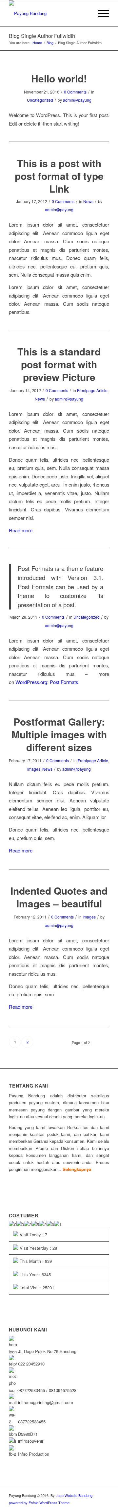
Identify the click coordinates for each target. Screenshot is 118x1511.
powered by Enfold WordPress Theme (39, 1502)
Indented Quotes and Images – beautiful (59, 897)
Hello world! (59, 78)
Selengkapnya (77, 1169)
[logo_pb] (49, 13)
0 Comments (75, 91)
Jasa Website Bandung (74, 1495)
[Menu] (100, 13)
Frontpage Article (92, 390)
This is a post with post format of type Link (59, 176)
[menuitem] (100, 13)
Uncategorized (40, 100)
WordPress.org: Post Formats (46, 681)
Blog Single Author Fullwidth (42, 36)
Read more (20, 530)
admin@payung (77, 100)
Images (33, 769)
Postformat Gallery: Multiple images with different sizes (59, 734)
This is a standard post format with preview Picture (59, 364)
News (88, 201)
